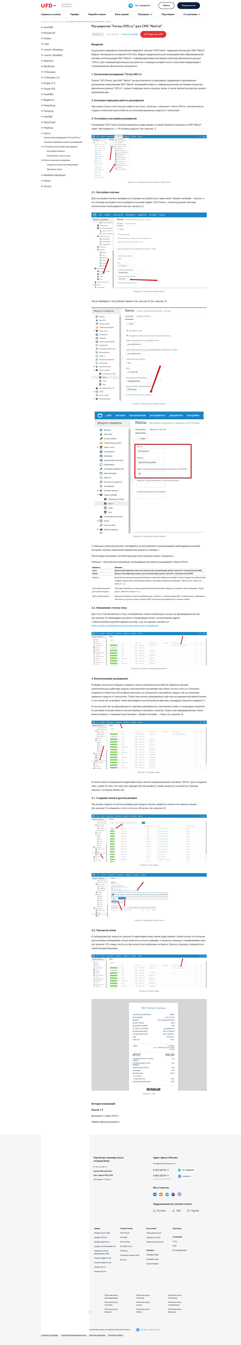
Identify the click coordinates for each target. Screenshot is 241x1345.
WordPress (49, 66)
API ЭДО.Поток (126, 1246)
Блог (174, 1246)
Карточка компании (97, 1335)
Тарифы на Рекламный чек (104, 1246)
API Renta (124, 1251)
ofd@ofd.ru (187, 1176)
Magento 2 (49, 100)
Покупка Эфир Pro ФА (102, 1263)
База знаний (122, 14)
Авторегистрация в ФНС (130, 1255)
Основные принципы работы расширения (63, 142)
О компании (190, 14)
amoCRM (48, 27)
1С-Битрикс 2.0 (51, 77)
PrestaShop (49, 105)
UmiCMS (48, 116)
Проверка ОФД (152, 1255)
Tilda (46, 44)
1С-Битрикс (50, 72)
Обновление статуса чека (58, 156)
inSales (47, 38)
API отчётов (125, 1242)
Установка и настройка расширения (61, 147)
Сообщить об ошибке (49, 1335)
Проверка (143, 14)
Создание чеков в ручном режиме (62, 165)
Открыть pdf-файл (129, 34)
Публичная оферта (115, 1335)
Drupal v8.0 (49, 88)
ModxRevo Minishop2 (55, 175)
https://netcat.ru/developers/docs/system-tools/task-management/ (125, 625)
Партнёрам (167, 14)
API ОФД (123, 1237)
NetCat (47, 133)
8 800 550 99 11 (161, 1175)
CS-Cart (47, 186)
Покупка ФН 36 (100, 1272)
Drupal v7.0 (49, 83)
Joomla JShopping (53, 49)
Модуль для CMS (153, 34)
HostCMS (48, 94)
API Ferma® (124, 1233)
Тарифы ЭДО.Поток (101, 1242)
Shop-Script (49, 122)
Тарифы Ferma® (100, 1237)
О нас (175, 1241)
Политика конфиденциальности (73, 1335)
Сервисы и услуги (51, 14)
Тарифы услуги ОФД (102, 1233)
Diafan (47, 180)
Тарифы (74, 14)
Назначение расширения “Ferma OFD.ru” (62, 137)
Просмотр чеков (54, 169)
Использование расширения (57, 160)
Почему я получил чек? (150, 1330)
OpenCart (48, 60)
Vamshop (48, 111)
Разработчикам (97, 14)
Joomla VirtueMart (53, 55)
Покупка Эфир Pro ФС (102, 1258)
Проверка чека (152, 1259)
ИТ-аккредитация (179, 1250)
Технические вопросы (155, 1242)
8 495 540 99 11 (161, 1170)
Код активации (152, 1264)
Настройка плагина (56, 151)
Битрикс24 (49, 33)
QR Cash (123, 1260)
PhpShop (48, 128)
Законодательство (153, 1233)
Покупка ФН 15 (100, 1267)
